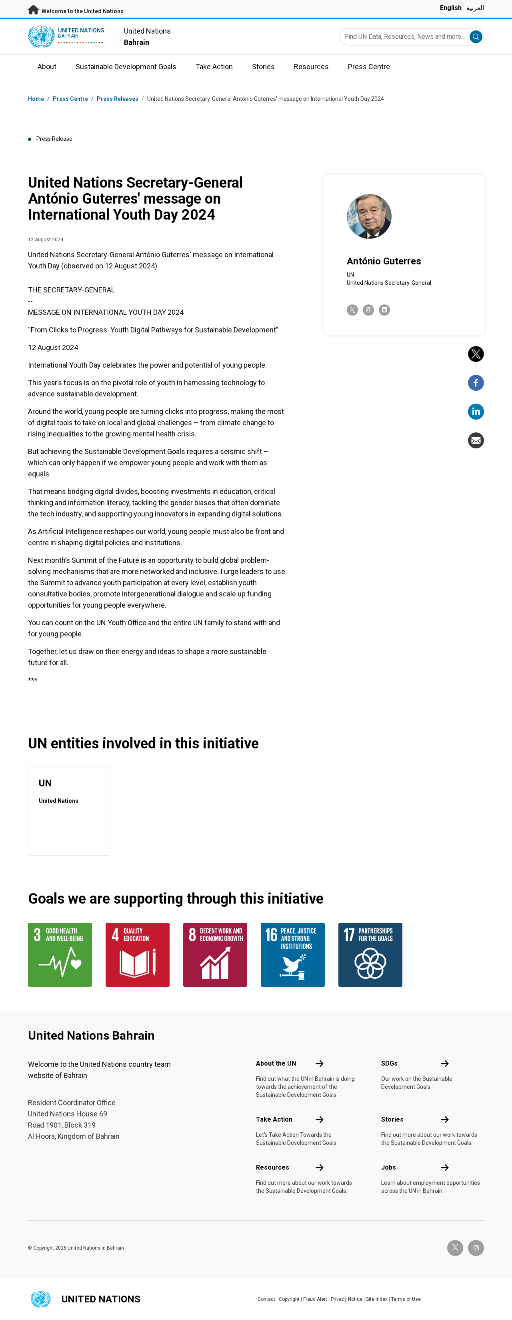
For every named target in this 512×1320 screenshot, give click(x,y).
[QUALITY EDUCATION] (140, 955)
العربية (475, 8)
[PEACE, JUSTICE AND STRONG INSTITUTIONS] (295, 955)
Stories (392, 1119)
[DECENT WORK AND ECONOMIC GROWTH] (217, 955)
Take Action (274, 1119)
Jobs (388, 1167)
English (451, 8)
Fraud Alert (315, 1299)
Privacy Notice (346, 1299)
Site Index (377, 1299)
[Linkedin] (476, 412)
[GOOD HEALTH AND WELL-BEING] (62, 955)
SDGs (389, 1063)
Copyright (289, 1299)
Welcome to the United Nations (82, 11)
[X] (476, 354)
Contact (266, 1299)
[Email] (476, 440)
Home (36, 99)
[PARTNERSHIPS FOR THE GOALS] (372, 955)
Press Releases (117, 99)
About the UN (276, 1063)
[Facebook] (476, 383)
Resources (272, 1167)
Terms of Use (406, 1299)
